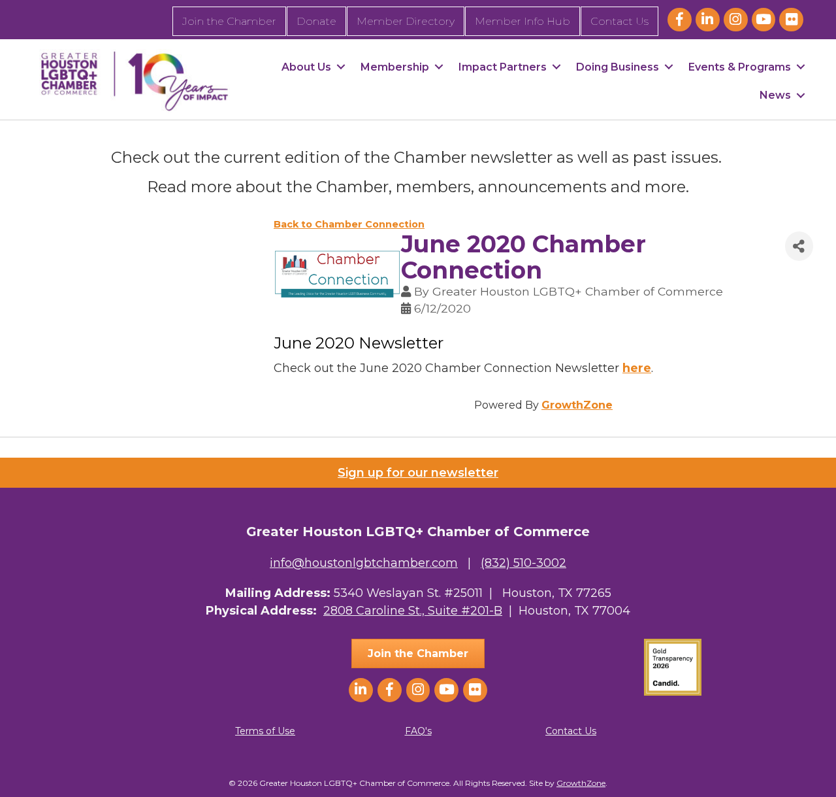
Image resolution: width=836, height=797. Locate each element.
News (775, 95)
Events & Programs (739, 67)
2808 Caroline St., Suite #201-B (412, 610)
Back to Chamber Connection (349, 224)
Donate (316, 21)
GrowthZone (577, 405)
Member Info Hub (522, 21)
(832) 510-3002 (523, 563)
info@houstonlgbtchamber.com (364, 563)
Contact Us (619, 21)
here (636, 368)
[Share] (799, 246)
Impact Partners (502, 67)
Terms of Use (265, 731)
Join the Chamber (229, 21)
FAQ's (418, 731)
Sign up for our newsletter (418, 473)
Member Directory (406, 21)
